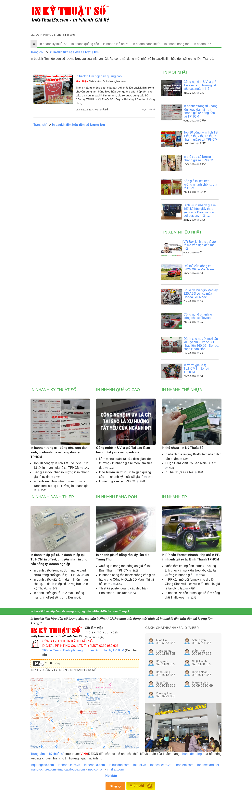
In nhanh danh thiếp (146, 44)
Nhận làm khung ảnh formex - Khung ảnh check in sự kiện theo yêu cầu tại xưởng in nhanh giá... (191, 570)
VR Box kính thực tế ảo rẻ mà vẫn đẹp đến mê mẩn (199, 245)
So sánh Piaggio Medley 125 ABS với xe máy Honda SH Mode (200, 294)
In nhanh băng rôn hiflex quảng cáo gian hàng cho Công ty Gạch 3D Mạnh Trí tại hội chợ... (127, 579)
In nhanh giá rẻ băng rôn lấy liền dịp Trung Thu (122, 557)
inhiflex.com (115, 769)
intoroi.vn (139, 765)
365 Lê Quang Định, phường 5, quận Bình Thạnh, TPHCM (83, 650)
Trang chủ (37, 52)
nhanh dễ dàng (191, 754)
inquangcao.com (42, 765)
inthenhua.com (94, 765)
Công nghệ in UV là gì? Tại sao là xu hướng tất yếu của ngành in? (199, 85)
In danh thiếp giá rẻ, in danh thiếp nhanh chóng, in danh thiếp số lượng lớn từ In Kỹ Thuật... (61, 584)
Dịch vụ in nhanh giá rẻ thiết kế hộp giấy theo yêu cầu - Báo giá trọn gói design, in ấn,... (199, 210)
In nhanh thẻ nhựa (116, 44)
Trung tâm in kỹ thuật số (47, 754)
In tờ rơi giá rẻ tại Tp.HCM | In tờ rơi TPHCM (196, 368)
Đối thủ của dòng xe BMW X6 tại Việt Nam (198, 267)
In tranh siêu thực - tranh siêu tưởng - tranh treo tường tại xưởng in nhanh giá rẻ (61, 486)
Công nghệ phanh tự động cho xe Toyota (197, 316)
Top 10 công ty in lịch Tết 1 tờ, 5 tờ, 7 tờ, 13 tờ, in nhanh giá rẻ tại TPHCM (200, 136)
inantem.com (184, 765)
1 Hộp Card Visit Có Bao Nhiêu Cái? (190, 463)
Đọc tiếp (147, 109)
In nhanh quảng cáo (85, 44)
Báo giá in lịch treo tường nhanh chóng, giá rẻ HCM (200, 184)
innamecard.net (208, 765)
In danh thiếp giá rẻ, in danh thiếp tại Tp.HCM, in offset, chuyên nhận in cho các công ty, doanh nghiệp (59, 559)
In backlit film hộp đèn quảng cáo (99, 76)
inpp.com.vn (95, 769)
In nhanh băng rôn (177, 44)
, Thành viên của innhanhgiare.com (101, 81)
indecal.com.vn (160, 765)
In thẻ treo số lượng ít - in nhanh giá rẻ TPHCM (200, 158)
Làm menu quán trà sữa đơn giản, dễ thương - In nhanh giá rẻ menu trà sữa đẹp (125, 463)
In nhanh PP (202, 44)
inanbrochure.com (43, 769)
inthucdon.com (119, 765)
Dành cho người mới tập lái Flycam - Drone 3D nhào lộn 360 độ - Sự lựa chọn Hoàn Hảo (201, 344)
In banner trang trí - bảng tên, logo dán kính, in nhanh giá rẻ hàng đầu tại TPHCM (200, 111)
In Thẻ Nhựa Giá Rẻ (179, 472)
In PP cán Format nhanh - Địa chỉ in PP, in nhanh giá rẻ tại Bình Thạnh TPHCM (191, 557)
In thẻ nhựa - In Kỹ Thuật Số (183, 447)
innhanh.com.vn (69, 765)
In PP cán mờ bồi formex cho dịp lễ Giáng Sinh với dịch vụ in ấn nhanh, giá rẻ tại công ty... (192, 584)
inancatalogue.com (71, 769)
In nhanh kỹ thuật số (53, 44)
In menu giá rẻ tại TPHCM (117, 481)
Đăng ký (115, 786)
